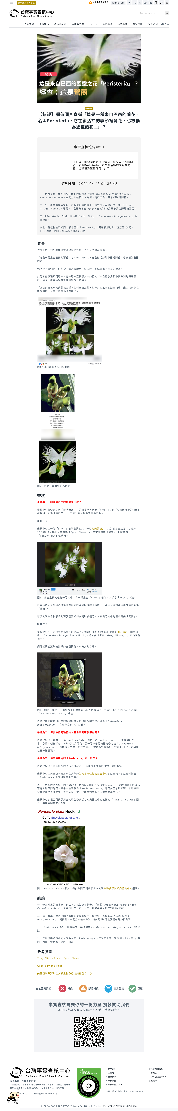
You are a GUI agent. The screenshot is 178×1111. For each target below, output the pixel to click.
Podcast (153, 24)
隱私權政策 (131, 1106)
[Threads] (156, 2)
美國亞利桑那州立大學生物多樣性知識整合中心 (64, 973)
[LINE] (167, 2)
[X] (134, 2)
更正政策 (107, 1106)
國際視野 (137, 24)
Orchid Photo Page (50, 965)
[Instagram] (140, 2)
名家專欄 (122, 24)
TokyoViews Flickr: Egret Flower (59, 958)
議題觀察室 (78, 24)
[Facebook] (129, 2)
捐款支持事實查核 (26, 3)
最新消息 (29, 24)
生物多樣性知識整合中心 (93, 773)
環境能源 (89, 109)
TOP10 (93, 24)
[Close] (18, 1089)
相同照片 (122, 631)
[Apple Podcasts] (150, 2)
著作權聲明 (119, 1106)
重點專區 (107, 24)
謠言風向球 (60, 24)
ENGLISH (118, 2)
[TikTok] (161, 2)
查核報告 (44, 24)
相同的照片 (98, 528)
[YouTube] (145, 2)
